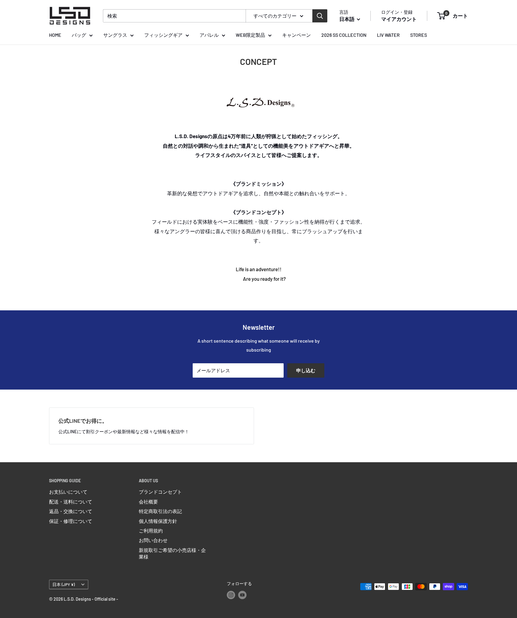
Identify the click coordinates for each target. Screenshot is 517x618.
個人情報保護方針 (158, 521)
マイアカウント (399, 19)
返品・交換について (70, 511)
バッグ (79, 35)
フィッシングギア (163, 35)
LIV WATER (388, 35)
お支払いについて (68, 492)
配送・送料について (70, 501)
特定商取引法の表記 (160, 511)
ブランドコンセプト (160, 492)
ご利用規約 (151, 530)
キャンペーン (296, 35)
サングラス (115, 35)
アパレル (209, 35)
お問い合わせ (153, 540)
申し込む (305, 370)
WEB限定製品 (250, 35)
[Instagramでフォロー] (231, 595)
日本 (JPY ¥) (63, 584)
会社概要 (148, 501)
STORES (418, 35)
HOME (55, 35)
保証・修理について (70, 521)
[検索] (319, 15)
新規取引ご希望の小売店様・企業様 (172, 553)
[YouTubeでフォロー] (242, 595)
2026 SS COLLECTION (344, 35)
